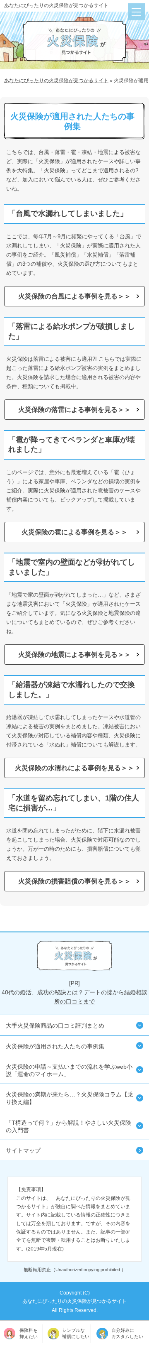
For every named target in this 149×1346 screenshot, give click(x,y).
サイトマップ (23, 1150)
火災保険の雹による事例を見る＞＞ (74, 532)
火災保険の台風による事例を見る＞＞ (74, 296)
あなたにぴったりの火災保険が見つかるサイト (56, 5)
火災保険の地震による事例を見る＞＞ (74, 654)
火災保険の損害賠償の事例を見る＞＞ (74, 881)
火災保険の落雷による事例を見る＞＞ (74, 409)
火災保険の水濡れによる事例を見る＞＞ (74, 767)
